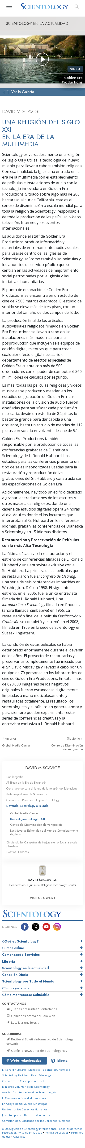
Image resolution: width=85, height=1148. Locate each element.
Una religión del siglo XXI (27, 819)
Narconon (40, 1098)
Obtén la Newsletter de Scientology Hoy (38, 1050)
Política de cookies (56, 1132)
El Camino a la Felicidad (17, 1098)
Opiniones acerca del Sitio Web (32, 1016)
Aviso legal (19, 1136)
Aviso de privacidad (30, 1132)
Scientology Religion (15, 1075)
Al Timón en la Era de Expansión (26, 782)
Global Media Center (16, 745)
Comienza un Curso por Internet (23, 1081)
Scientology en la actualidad (25, 968)
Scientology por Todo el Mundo (28, 981)
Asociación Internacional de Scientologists (29, 1092)
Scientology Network (56, 1069)
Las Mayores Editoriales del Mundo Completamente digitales (44, 832)
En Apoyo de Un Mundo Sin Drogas (24, 1103)
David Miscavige (41, 1075)
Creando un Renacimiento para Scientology (33, 800)
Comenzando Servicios (21, 954)
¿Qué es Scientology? (20, 941)
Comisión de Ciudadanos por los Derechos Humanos (36, 1120)
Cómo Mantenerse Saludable (25, 994)
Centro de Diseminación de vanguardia (67, 747)
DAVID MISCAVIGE (42, 768)
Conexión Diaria (15, 974)
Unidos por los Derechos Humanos (24, 1109)
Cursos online (13, 948)
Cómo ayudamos (15, 988)
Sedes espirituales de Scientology (26, 794)
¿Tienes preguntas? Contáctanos (33, 1009)
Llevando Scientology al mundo (27, 805)
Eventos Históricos (17, 852)
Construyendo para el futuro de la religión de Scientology (41, 788)
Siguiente (74, 738)
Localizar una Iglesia (24, 1022)
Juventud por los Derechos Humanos (26, 1115)
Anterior (10, 738)
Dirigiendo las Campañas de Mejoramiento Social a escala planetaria (41, 844)
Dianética (34, 1069)
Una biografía (14, 777)
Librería (8, 961)
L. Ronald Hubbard (14, 1069)
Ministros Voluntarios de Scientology (26, 1086)
